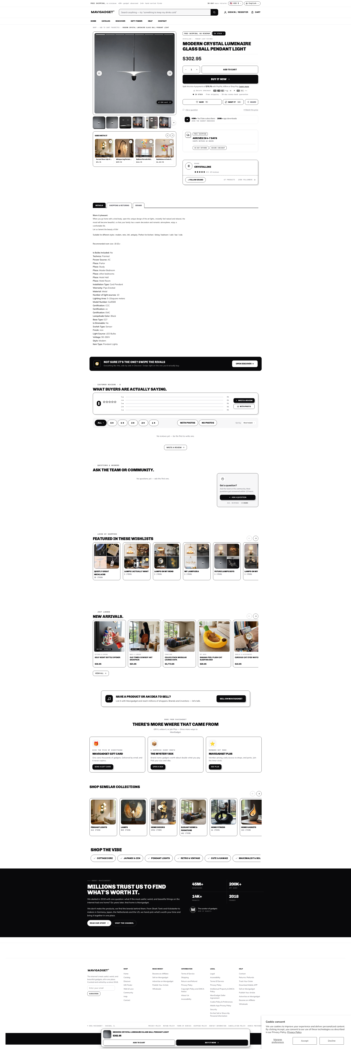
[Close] (213, 472)
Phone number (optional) (151, 503)
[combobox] (145, 510)
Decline (332, 1040)
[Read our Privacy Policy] (211, 524)
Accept (304, 1040)
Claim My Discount (175, 538)
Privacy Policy (294, 1032)
